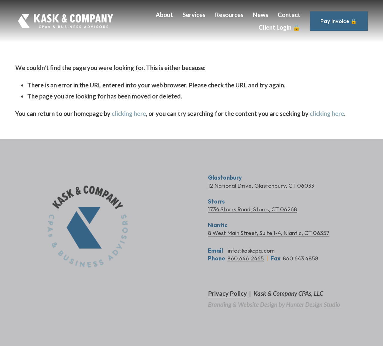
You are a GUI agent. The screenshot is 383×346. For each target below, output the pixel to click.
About (164, 14)
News (260, 14)
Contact (289, 14)
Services (194, 14)
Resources (229, 14)
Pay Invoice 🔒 (338, 21)
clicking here (129, 113)
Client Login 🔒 (279, 27)
